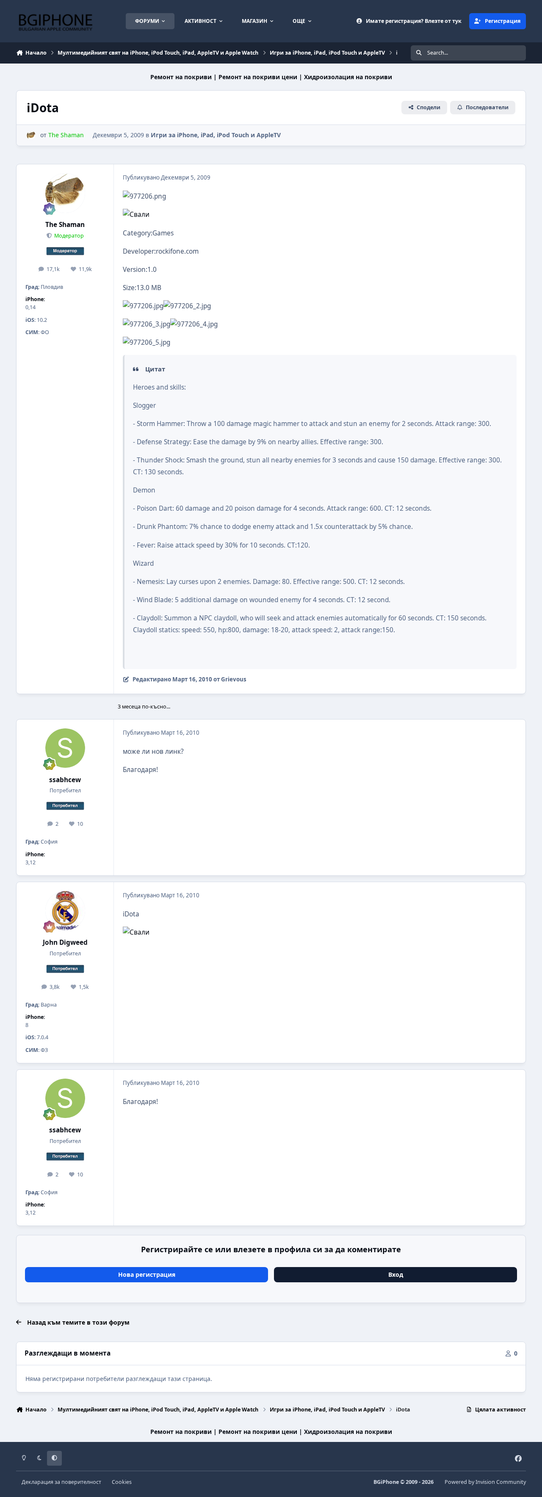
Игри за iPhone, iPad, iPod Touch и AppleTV (216, 135)
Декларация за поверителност (61, 1482)
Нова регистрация (146, 1274)
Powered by (485, 1482)
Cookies (122, 1482)
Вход (395, 1274)
